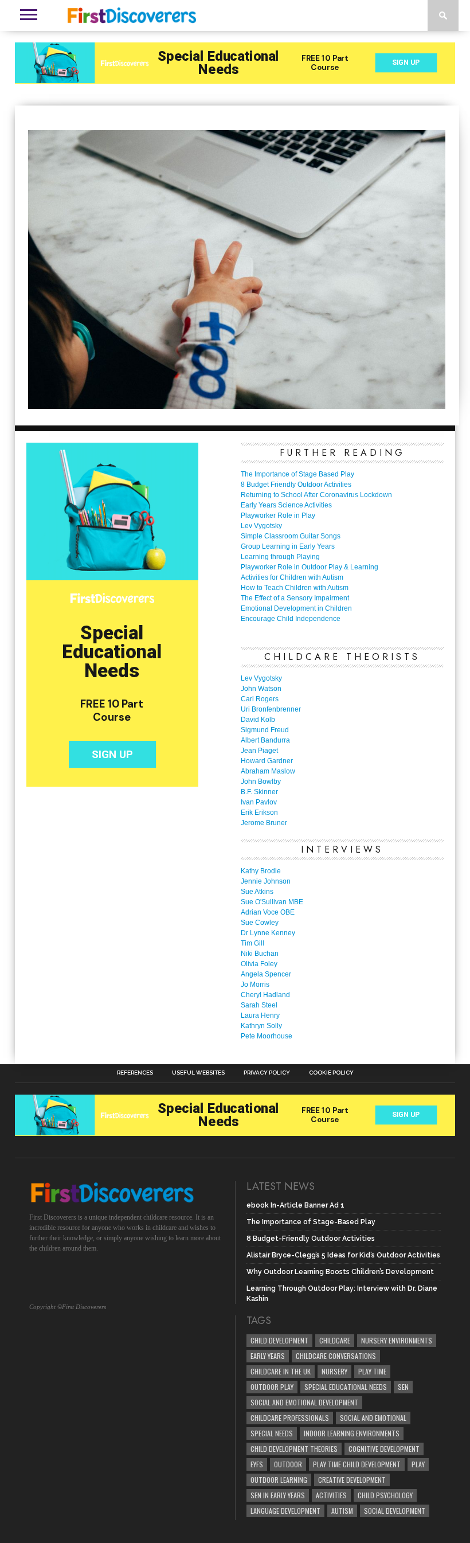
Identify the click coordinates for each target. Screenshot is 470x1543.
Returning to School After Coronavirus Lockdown (316, 495)
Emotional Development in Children (296, 608)
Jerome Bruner (264, 823)
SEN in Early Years (277, 1495)
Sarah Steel (259, 1005)
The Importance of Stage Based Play (297, 474)
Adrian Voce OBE (268, 912)
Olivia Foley (259, 964)
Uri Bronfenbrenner (271, 709)
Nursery (334, 1371)
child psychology (385, 1495)
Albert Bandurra (265, 740)
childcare (334, 1340)
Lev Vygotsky (261, 526)
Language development (285, 1510)
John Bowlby (261, 782)
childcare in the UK (280, 1371)
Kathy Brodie (261, 871)
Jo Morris (255, 985)
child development (279, 1340)
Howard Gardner (267, 761)
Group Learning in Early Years (288, 546)
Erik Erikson (259, 812)
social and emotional (373, 1418)
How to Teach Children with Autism (294, 588)
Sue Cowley (260, 923)
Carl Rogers (260, 699)
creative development (352, 1480)
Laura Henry (260, 1015)
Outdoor (288, 1464)
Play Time (372, 1371)
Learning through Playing (280, 557)
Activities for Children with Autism (292, 577)
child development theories (294, 1449)
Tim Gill (252, 943)
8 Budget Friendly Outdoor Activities (296, 485)
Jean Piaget (259, 751)
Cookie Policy (331, 1073)
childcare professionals (289, 1418)
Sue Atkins (257, 892)
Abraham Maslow (268, 771)
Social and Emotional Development (304, 1402)
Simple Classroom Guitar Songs (290, 536)
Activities (331, 1495)
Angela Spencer (266, 974)
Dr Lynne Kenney (268, 933)
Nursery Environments (396, 1340)
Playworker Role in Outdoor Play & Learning (309, 567)
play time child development (357, 1464)
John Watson (261, 689)
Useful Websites (198, 1073)
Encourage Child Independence (290, 619)
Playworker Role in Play (278, 515)
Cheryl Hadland (265, 995)
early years (267, 1356)
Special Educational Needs (345, 1387)
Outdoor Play (271, 1387)
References (135, 1073)
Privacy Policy (267, 1073)
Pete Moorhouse (266, 1036)
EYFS (256, 1464)
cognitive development (384, 1449)
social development (394, 1510)
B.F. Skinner (259, 792)
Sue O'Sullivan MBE (272, 902)
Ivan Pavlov (259, 802)
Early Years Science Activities (286, 505)
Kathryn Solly (261, 1026)
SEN (403, 1387)
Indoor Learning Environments (351, 1433)
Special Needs (271, 1433)
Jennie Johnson (266, 881)
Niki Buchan (260, 954)
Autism (342, 1510)
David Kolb (258, 720)
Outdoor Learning (278, 1480)
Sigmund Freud (265, 730)
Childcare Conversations (336, 1356)
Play (418, 1464)
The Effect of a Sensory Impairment (295, 598)
